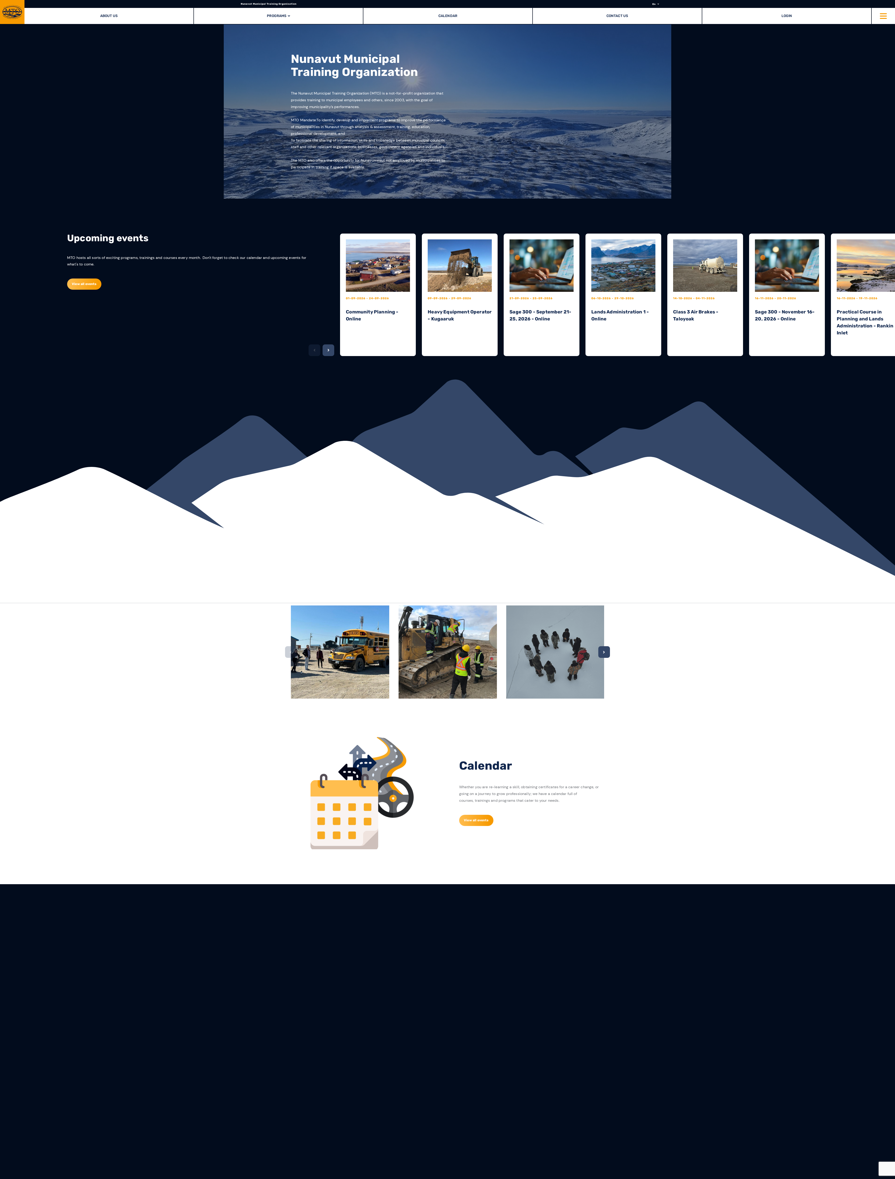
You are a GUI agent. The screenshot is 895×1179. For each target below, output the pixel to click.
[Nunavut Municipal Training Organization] (12, 12)
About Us (109, 16)
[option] (447, 111)
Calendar (447, 16)
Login (786, 16)
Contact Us (617, 16)
